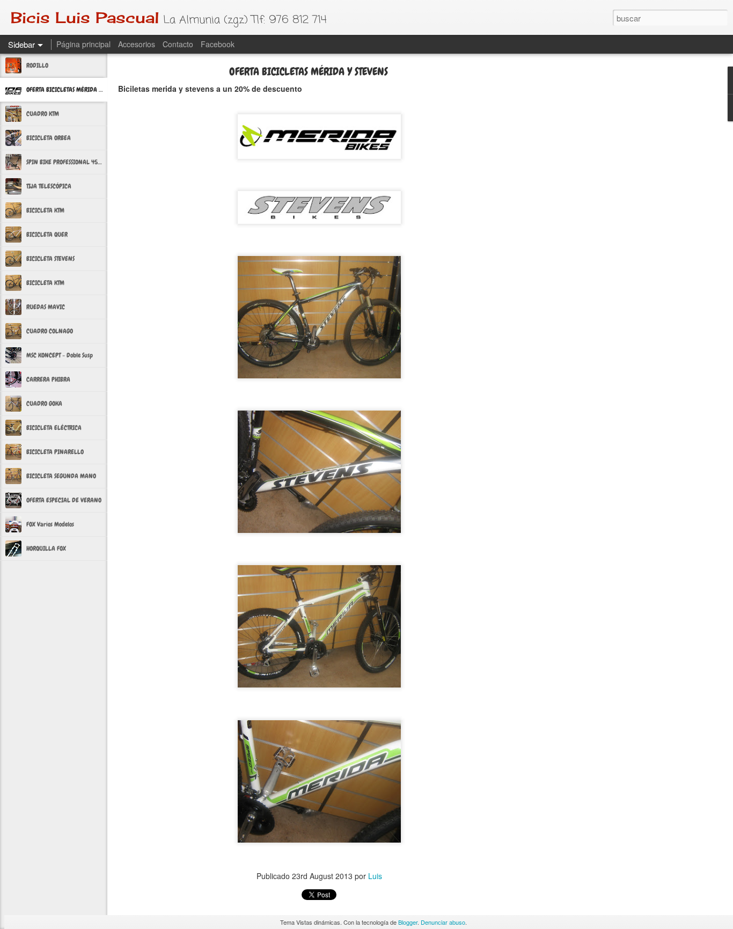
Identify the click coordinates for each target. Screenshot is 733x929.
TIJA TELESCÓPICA (48, 186)
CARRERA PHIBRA (48, 379)
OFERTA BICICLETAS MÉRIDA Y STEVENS (74, 89)
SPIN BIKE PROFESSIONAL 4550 (65, 162)
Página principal (83, 44)
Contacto (178, 44)
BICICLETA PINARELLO (55, 452)
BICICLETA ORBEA (48, 138)
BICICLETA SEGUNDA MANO (61, 476)
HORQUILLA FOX (46, 548)
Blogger (407, 922)
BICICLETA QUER (47, 234)
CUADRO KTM (42, 113)
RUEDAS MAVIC (45, 307)
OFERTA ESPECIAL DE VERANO (63, 500)
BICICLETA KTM (45, 210)
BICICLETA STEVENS (50, 258)
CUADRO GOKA (44, 403)
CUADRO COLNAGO (49, 331)
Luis (375, 876)
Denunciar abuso (443, 922)
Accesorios (136, 44)
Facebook (217, 44)
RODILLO (37, 65)
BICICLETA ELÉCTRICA (54, 427)
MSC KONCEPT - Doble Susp (59, 355)
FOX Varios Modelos (50, 524)
